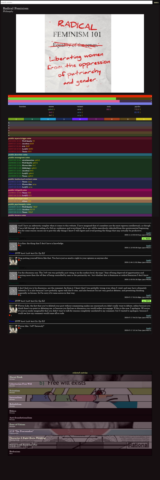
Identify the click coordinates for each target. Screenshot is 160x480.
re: (146, 238)
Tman (11, 253)
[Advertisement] (76, 353)
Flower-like (14, 221)
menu (156, 2)
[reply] (148, 233)
